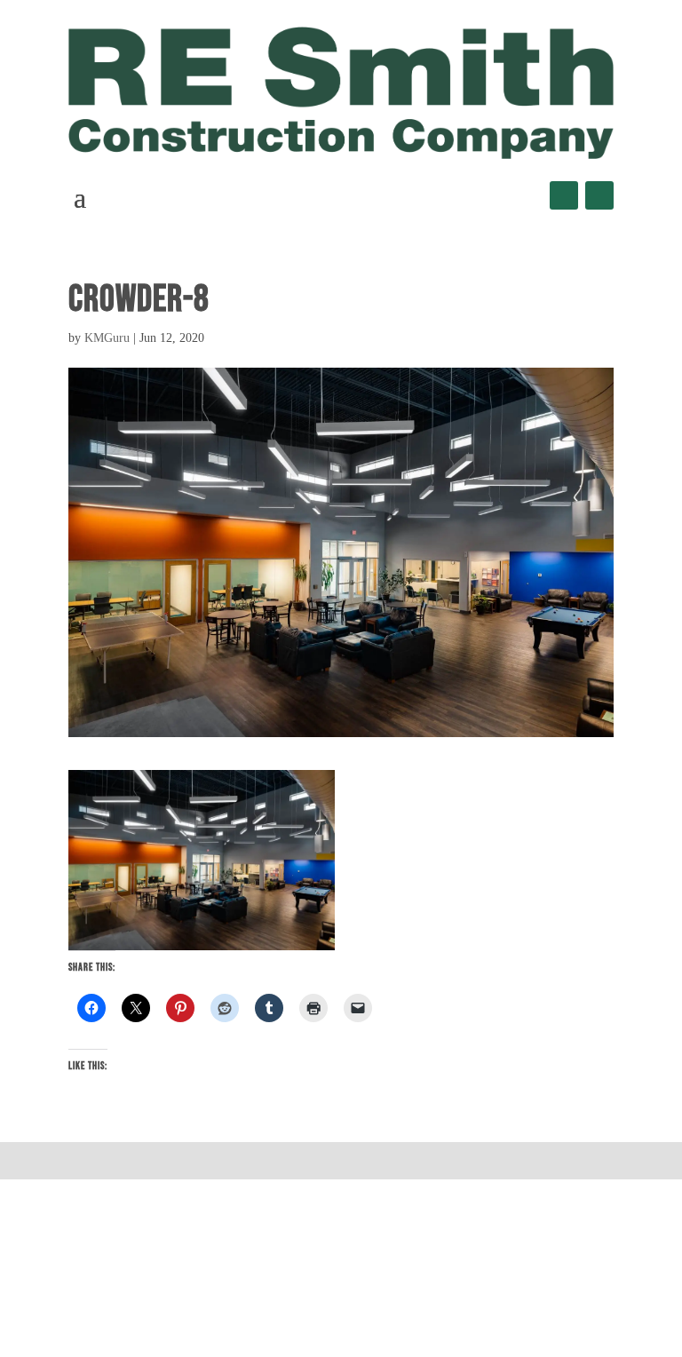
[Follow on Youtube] (599, 195)
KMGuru (107, 338)
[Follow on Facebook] (564, 195)
